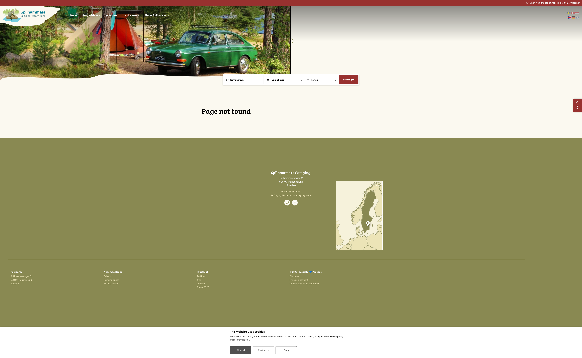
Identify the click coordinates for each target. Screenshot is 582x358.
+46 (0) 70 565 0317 (291, 191)
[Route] (359, 215)
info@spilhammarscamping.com (291, 195)
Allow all (241, 350)
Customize (263, 350)
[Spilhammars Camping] (23, 15)
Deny (286, 350)
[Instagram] (287, 203)
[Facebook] (295, 203)
